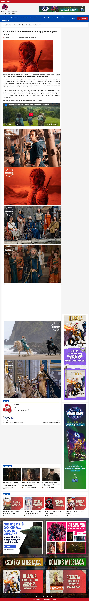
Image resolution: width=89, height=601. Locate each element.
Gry (57, 17)
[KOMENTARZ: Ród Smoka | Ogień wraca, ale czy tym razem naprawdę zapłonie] (31, 474)
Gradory (5, 488)
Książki (48, 17)
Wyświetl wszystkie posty (21, 410)
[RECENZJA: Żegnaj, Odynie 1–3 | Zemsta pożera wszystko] (13, 503)
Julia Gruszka (6, 515)
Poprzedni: (13, 421)
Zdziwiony (7, 37)
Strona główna (4, 17)
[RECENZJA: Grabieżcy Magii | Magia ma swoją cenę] (55, 503)
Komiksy (62, 17)
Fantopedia (84, 18)
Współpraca (43, 596)
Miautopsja (27, 515)
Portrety (43, 17)
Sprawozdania (5, 20)
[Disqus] (31, 444)
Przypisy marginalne (14, 17)
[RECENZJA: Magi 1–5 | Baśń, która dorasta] (76, 503)
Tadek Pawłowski (71, 515)
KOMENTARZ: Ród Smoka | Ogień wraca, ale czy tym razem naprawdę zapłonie (30, 484)
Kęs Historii (36, 17)
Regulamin (49, 596)
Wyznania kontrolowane (26, 17)
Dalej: (51, 421)
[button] (4, 417)
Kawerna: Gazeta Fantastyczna (9, 11)
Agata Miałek (45, 487)
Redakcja (38, 596)
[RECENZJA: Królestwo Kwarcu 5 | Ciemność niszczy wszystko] (34, 503)
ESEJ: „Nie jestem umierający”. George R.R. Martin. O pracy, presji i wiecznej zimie (51, 484)
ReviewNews (44, 599)
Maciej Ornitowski (27, 487)
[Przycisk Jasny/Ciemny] (73, 18)
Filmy (53, 17)
